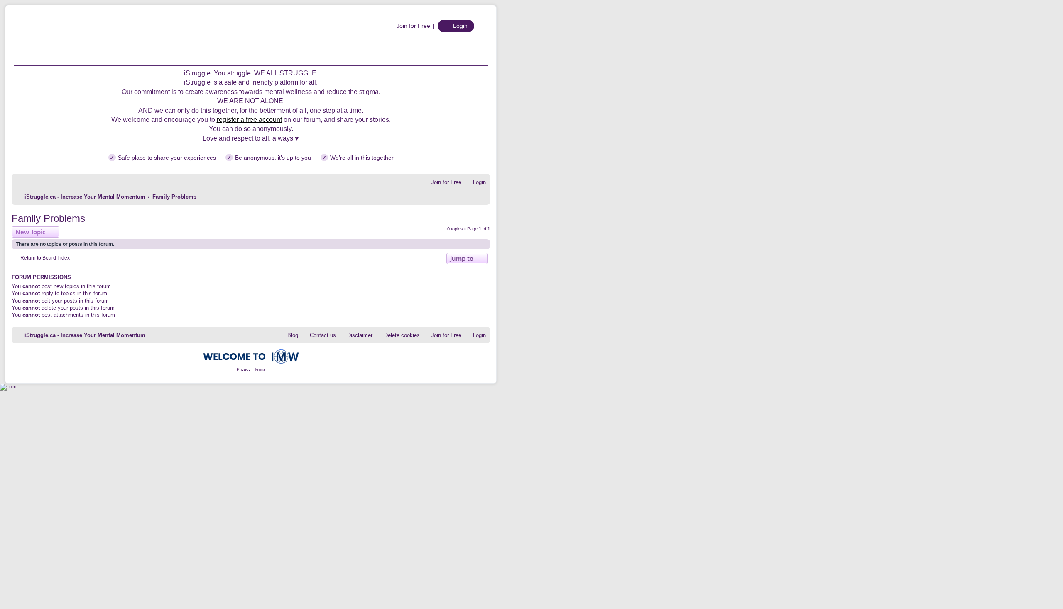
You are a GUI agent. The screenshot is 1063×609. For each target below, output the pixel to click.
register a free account (249, 119)
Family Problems (48, 218)
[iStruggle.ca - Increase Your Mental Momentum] (80, 39)
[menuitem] (409, 25)
